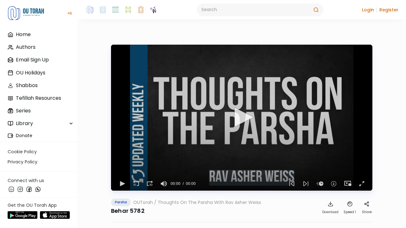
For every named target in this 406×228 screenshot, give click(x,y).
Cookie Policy (22, 152)
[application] (241, 118)
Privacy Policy (22, 162)
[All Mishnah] (103, 10)
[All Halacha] (115, 10)
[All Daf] (141, 10)
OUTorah (143, 202)
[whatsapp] (38, 189)
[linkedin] (11, 189)
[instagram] (20, 189)
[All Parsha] (128, 10)
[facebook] (29, 189)
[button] (368, 10)
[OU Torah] (90, 10)
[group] (164, 184)
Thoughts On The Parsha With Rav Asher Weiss (209, 202)
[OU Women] (153, 10)
